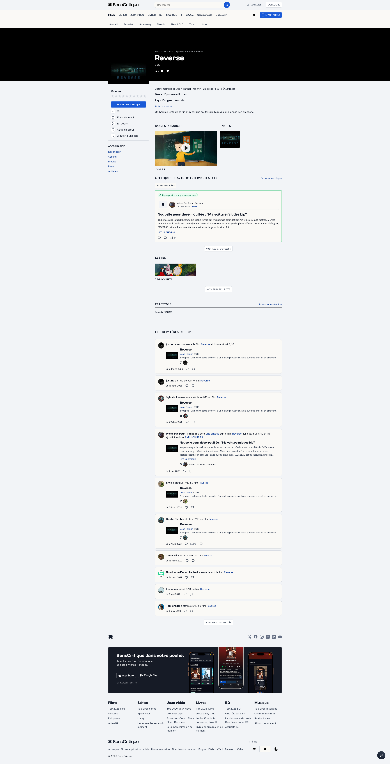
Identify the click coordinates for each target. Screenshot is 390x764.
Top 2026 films (116, 708)
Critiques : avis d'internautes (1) (186, 178)
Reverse (199, 51)
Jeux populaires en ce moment (180, 728)
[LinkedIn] (274, 637)
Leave (170, 589)
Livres (201, 703)
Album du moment (265, 723)
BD (227, 703)
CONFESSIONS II (264, 713)
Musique (261, 703)
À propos (113, 749)
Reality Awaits (262, 718)
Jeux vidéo (176, 703)
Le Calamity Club (205, 713)
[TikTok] (268, 637)
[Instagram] (262, 637)
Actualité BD (232, 726)
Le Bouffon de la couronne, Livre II (206, 720)
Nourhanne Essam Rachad (182, 572)
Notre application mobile (135, 749)
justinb (170, 344)
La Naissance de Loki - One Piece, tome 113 (238, 720)
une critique (212, 433)
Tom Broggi (173, 605)
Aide (174, 749)
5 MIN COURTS (193, 437)
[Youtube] (280, 637)
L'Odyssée (114, 718)
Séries (142, 703)
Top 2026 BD (233, 708)
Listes (160, 257)
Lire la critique (166, 232)
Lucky (140, 718)
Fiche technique (164, 106)
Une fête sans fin (235, 713)
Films (171, 51)
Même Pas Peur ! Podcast (190, 203)
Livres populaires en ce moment (209, 728)
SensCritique (161, 51)
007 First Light (175, 713)
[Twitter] (249, 637)
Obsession (114, 713)
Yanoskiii (171, 555)
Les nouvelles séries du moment (150, 725)
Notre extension (160, 749)
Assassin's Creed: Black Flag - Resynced (180, 720)
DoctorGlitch (174, 519)
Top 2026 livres (205, 708)
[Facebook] (255, 637)
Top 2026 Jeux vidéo (179, 708)
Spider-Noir (144, 713)
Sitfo (169, 482)
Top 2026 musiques (265, 708)
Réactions (163, 304)
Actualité (113, 723)
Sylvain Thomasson (178, 397)
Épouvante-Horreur (184, 51)
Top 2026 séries (146, 708)
